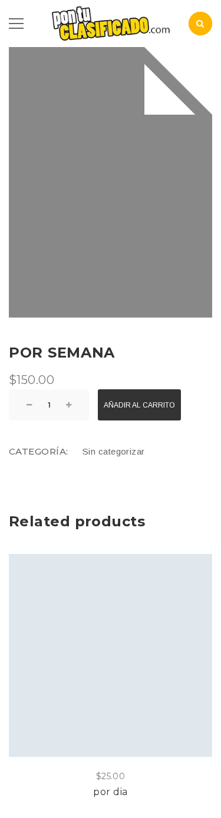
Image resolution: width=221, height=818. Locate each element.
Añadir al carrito (139, 405)
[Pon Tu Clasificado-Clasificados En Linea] (110, 23)
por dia (110, 791)
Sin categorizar (114, 451)
